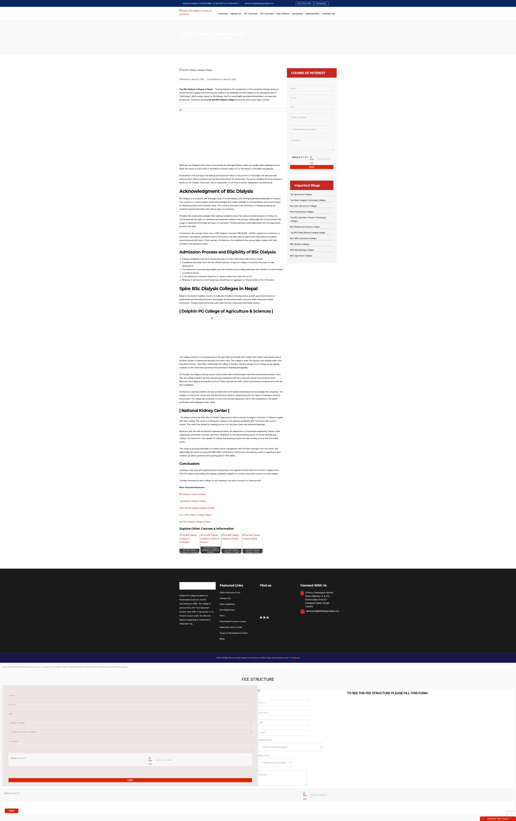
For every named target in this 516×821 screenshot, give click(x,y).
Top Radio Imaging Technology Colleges (308, 200)
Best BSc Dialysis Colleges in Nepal (194, 521)
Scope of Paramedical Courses (234, 633)
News (222, 615)
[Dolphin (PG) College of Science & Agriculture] (197, 12)
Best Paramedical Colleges (302, 212)
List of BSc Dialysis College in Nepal (195, 515)
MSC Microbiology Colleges (302, 250)
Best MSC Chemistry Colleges (303, 238)
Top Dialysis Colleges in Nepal (192, 501)
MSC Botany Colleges (299, 244)
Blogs (192, 38)
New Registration (227, 610)
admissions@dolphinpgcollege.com (322, 611)
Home (182, 38)
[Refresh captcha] (311, 160)
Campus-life (225, 598)
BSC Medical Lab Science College (305, 227)
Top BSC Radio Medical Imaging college (307, 232)
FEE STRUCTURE (304, 3)
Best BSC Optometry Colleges (303, 206)
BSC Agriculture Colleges (301, 256)
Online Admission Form (230, 592)
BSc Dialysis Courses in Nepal (192, 494)
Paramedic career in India (231, 627)
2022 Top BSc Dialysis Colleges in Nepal (197, 508)
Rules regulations (227, 604)
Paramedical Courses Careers (233, 621)
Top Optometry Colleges (301, 194)
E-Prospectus (321, 3)
